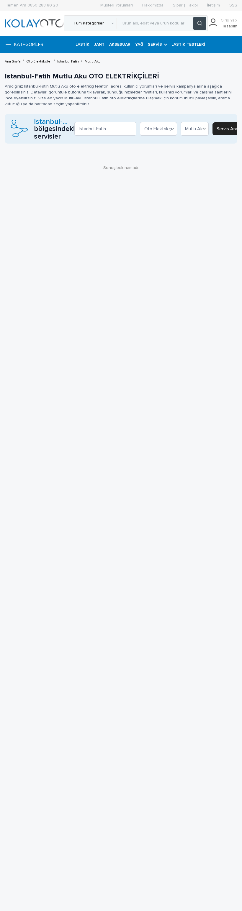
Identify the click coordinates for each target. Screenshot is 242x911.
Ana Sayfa (12, 61)
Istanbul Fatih (68, 61)
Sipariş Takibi (185, 5)
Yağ (139, 44)
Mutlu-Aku (92, 61)
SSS (233, 5)
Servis (155, 44)
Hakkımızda (152, 5)
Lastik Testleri (188, 44)
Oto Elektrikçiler (38, 61)
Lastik (82, 44)
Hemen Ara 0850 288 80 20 (31, 5)
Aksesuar (119, 44)
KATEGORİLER (28, 44)
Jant (99, 44)
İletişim (213, 5)
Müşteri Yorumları (116, 5)
